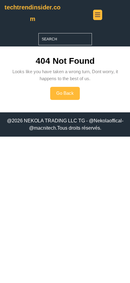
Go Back (68, 95)
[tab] (97, 15)
